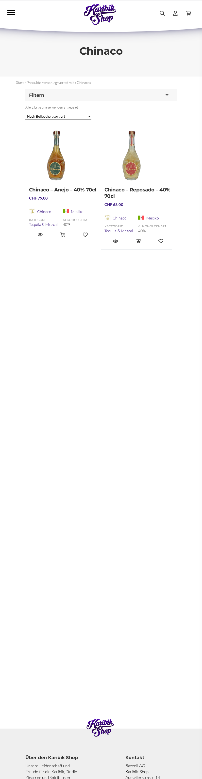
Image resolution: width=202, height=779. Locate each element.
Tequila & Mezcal (43, 224)
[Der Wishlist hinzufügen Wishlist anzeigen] (85, 237)
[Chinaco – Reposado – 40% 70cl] (138, 157)
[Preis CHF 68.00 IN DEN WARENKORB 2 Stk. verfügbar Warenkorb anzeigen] (138, 243)
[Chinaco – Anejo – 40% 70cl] (63, 157)
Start (20, 82)
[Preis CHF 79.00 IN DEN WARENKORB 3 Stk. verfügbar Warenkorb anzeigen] (62, 237)
